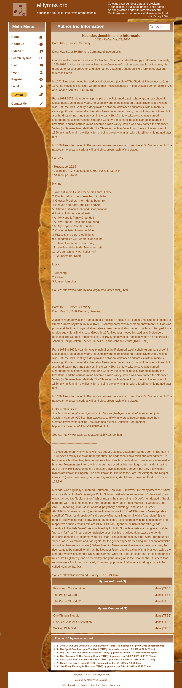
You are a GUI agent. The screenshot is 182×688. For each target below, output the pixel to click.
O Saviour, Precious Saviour (75, 666)
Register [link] (17, 79)
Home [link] (15, 36)
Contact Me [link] (19, 103)
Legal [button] (15, 86)
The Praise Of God (112, 594)
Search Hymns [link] (21, 58)
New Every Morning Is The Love (77, 663)
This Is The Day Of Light (73, 660)
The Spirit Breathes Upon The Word (79, 646)
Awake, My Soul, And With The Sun (79, 656)
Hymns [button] (16, 50)
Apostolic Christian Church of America (100, 685)
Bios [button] (14, 65)
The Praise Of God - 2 (112, 601)
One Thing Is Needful (112, 615)
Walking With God (112, 628)
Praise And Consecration (112, 588)
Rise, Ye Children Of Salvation (112, 621)
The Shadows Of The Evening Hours (80, 653)
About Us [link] (17, 43)
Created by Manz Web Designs (91, 680)
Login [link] (15, 72)
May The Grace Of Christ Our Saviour (80, 649)
